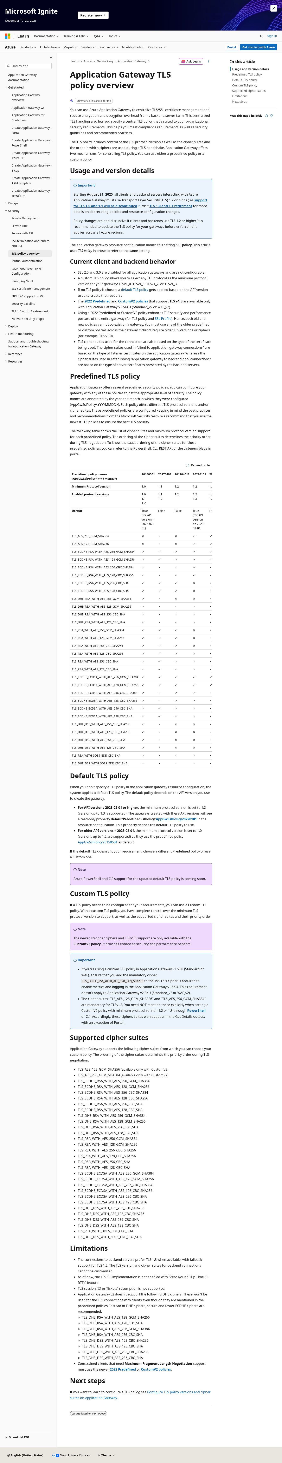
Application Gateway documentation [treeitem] (22, 77)
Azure (88, 61)
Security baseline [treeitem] (23, 304)
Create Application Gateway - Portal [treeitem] (32, 130)
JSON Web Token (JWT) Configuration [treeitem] (27, 271)
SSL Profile (163, 318)
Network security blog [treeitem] (27, 319)
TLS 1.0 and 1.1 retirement (170, 206)
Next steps (239, 101)
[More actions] (208, 61)
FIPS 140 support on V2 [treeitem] (27, 296)
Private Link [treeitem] (19, 226)
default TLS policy (134, 289)
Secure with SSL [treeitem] (22, 233)
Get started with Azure (258, 47)
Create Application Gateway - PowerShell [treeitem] (32, 142)
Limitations (240, 96)
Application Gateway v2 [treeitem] (28, 108)
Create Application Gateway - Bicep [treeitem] (32, 167)
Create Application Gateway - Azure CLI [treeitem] (32, 155)
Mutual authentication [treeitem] (27, 261)
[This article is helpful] (266, 115)
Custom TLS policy (244, 85)
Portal (231, 47)
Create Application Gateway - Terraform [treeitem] (32, 193)
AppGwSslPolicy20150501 (97, 842)
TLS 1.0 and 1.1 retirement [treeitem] (30, 311)
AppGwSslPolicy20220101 (176, 819)
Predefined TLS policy (247, 74)
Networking (105, 61)
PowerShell (196, 1010)
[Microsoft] (7, 36)
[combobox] (28, 66)
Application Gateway (132, 61)
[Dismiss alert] (273, 8)
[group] (141, 618)
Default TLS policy (244, 80)
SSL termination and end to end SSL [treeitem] (30, 243)
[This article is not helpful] (271, 115)
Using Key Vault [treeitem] (22, 281)
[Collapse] (51, 57)
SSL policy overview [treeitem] (26, 253)
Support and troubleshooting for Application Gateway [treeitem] (28, 343)
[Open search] (261, 36)
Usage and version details (250, 69)
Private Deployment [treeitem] (25, 218)
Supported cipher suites (249, 91)
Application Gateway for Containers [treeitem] (28, 117)
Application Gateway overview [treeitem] (26, 97)
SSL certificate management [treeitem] (31, 288)
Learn (75, 61)
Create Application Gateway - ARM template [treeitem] (32, 180)
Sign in (272, 36)
